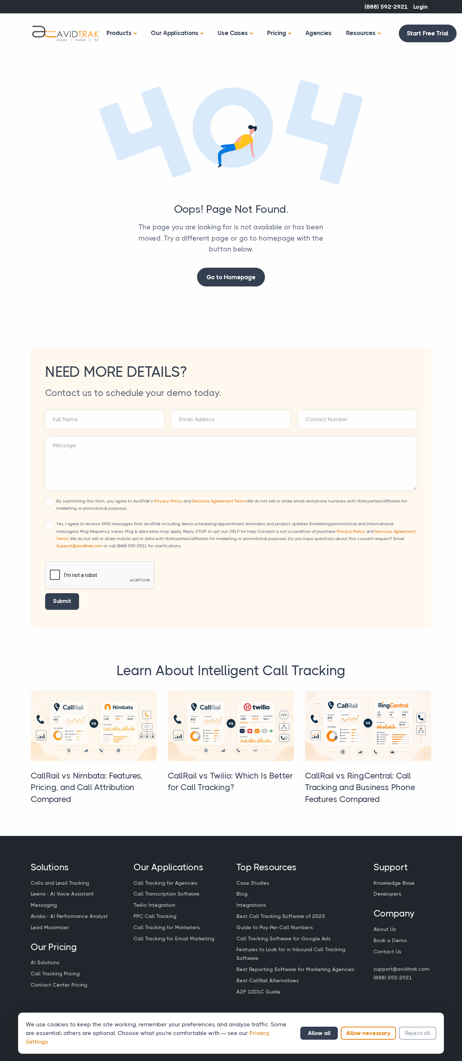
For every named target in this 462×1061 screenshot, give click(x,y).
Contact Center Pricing (59, 985)
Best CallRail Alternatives (267, 980)
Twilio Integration (154, 905)
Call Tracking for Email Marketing (174, 938)
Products (119, 32)
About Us (385, 929)
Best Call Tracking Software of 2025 (280, 916)
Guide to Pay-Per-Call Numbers (274, 927)
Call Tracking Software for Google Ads (283, 938)
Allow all (319, 1033)
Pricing (276, 32)
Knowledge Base (394, 883)
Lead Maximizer (50, 927)
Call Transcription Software (167, 894)
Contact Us (387, 951)
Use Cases (233, 32)
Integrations (251, 905)
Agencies (318, 32)
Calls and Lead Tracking (60, 883)
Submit (62, 601)
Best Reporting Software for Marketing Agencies (295, 969)
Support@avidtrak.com (79, 545)
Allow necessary (368, 1033)
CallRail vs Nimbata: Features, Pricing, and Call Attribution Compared (87, 787)
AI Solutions (45, 962)
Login (420, 6)
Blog (242, 894)
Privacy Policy (168, 501)
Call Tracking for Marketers (167, 927)
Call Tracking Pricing (55, 973)
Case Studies (252, 883)
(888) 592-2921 (386, 6)
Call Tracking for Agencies (165, 883)
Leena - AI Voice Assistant (62, 894)
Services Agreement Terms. (219, 501)
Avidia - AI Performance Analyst (69, 916)
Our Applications (175, 32)
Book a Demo (390, 940)
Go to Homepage (231, 277)
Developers (387, 894)
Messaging (44, 905)
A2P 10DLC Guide (258, 992)
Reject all (417, 1033)
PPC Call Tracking (155, 916)
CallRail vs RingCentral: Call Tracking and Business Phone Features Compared (360, 787)
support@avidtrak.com (402, 969)
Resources (361, 32)
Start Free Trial (428, 33)
